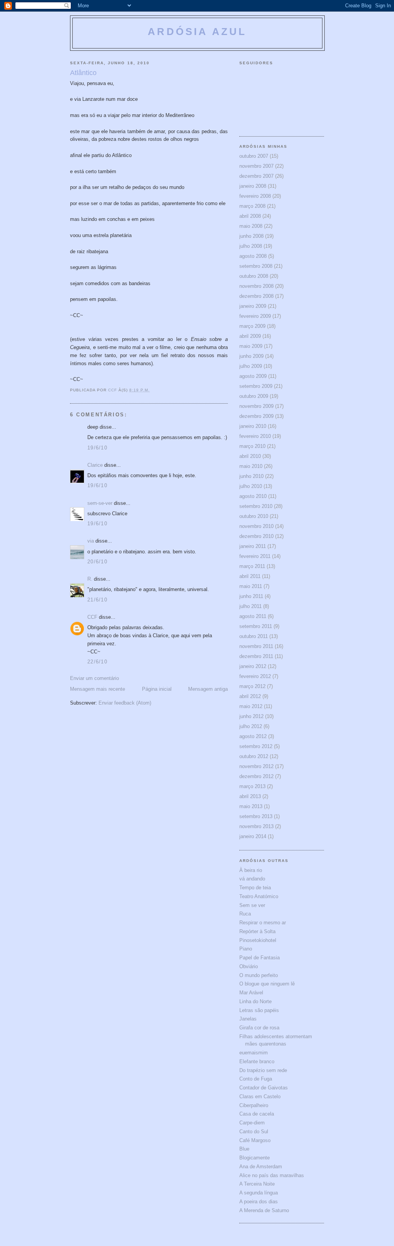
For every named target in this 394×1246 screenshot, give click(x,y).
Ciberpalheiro (253, 1105)
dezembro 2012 (256, 776)
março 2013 (252, 786)
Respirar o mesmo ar (262, 922)
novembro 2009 (256, 406)
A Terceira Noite (257, 1184)
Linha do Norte (255, 1001)
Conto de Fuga (255, 1079)
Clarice (95, 465)
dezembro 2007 (256, 176)
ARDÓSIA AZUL (197, 31)
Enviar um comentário (94, 678)
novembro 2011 (256, 646)
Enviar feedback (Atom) (124, 703)
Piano (245, 949)
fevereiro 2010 (255, 436)
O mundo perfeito (258, 975)
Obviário (248, 966)
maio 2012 (250, 706)
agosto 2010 (253, 496)
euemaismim (253, 1053)
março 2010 (252, 446)
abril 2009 (250, 336)
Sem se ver (252, 905)
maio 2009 (250, 346)
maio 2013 (250, 806)
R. (89, 579)
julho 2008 (250, 246)
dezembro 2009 (256, 416)
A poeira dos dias (258, 1201)
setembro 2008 (255, 266)
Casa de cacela (256, 1114)
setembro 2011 (255, 626)
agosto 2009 (253, 376)
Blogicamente (254, 1158)
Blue (244, 1149)
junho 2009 (251, 356)
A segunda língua (258, 1193)
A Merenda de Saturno (264, 1210)
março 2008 (252, 206)
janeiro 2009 (252, 306)
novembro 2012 (256, 766)
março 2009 (252, 326)
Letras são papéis (259, 1010)
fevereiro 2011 (254, 556)
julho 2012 (250, 726)
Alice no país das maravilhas (271, 1175)
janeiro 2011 (252, 546)
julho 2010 (250, 486)
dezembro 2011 (256, 656)
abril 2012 (250, 696)
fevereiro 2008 (255, 196)
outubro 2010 (253, 516)
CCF (92, 617)
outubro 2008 (253, 276)
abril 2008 (250, 216)
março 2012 (252, 686)
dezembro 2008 (256, 296)
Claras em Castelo (259, 1096)
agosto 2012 (253, 736)
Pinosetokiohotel (257, 940)
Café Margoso (254, 1140)
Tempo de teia (255, 887)
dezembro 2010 (256, 536)
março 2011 (252, 566)
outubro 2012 (253, 756)
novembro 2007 (256, 166)
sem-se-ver (99, 503)
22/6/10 (97, 662)
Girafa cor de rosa (259, 1028)
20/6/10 (97, 562)
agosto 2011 (252, 616)
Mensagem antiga (208, 689)
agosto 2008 (253, 256)
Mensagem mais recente (97, 689)
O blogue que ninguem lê (267, 984)
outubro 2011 (253, 636)
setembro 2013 (255, 816)
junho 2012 (251, 716)
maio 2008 (250, 226)
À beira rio (250, 870)
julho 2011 (250, 606)
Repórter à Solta (257, 931)
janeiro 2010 (252, 426)
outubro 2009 (253, 396)
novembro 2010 (256, 526)
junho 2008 (251, 236)
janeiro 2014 (252, 836)
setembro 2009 (255, 386)
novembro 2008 (256, 286)
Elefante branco (256, 1061)
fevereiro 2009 (255, 316)
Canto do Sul (253, 1131)
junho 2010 (251, 476)
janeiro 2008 (252, 186)
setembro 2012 (255, 746)
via (90, 541)
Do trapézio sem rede (263, 1070)
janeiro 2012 (252, 666)
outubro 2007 (253, 156)
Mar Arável (251, 992)
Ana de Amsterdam (260, 1166)
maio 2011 (250, 586)
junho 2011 (251, 596)
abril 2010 (250, 456)
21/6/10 (97, 600)
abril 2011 (249, 576)
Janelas (248, 1019)
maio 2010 (250, 466)
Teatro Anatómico (258, 896)
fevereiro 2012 (255, 676)
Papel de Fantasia (259, 957)
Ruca (245, 914)
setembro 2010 (255, 506)
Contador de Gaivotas (263, 1088)
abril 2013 (250, 796)
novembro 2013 (256, 826)
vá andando (252, 879)
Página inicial (157, 689)
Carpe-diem (252, 1123)
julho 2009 (250, 366)
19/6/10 (97, 448)
